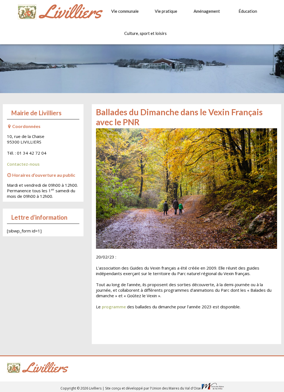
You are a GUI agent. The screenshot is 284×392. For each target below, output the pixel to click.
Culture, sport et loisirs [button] (143, 33)
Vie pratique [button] (166, 11)
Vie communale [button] (125, 11)
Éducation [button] (248, 11)
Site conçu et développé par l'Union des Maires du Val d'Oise (153, 388)
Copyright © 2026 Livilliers (81, 388)
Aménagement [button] (207, 11)
